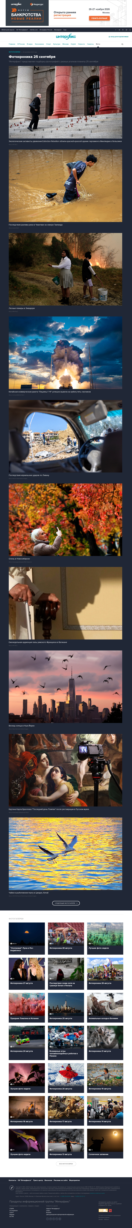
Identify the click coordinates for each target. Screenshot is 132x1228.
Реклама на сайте (61, 1180)
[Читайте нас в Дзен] (47, 1219)
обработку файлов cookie (97, 1193)
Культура (56, 44)
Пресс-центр (38, 1180)
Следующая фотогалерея (65, 903)
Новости (81, 44)
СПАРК (11, 1208)
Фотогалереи (14, 52)
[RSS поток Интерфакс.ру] (56, 1219)
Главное (12, 44)
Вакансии (48, 1180)
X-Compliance (13, 1210)
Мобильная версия (8, 30)
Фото (98, 44)
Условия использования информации (110, 1215)
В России (21, 44)
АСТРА (11, 1216)
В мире (30, 44)
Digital (73, 44)
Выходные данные (104, 1217)
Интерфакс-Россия (46, 30)
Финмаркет (58, 30)
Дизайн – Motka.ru (104, 1219)
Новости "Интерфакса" (53, 1208)
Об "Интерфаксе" (22, 30)
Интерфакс (66, 37)
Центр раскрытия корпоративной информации (60, 1214)
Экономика (39, 44)
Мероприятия (74, 1180)
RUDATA (48, 1212)
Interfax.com (34, 30)
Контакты (12, 1180)
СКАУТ (11, 1212)
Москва (65, 44)
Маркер (11, 1214)
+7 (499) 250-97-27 (80, 1196)
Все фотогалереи (66, 1164)
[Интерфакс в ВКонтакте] (53, 1219)
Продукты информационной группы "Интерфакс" (39, 1201)
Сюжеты (90, 44)
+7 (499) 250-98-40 (65, 1196)
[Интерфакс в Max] (60, 1219)
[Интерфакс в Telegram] (50, 1219)
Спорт (48, 44)
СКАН (48, 1210)
